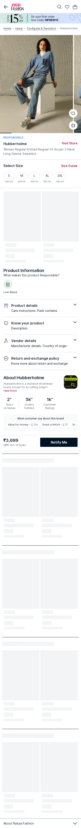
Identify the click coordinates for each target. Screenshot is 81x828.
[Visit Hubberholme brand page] (70, 382)
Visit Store (70, 143)
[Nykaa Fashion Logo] (32, 6)
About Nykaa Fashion (18, 823)
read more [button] (10, 390)
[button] (6, 7)
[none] (40, 18)
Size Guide (69, 166)
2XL (60, 175)
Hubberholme (15, 144)
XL (47, 175)
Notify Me (59, 442)
